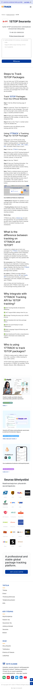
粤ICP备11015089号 (16, 688)
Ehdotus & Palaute (8, 652)
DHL (5, 146)
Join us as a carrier (16, 572)
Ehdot (4, 593)
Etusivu (3, 14)
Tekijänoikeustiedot (9, 600)
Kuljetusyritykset (10, 14)
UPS (22, 144)
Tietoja (5, 590)
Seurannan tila (7, 623)
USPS (18, 144)
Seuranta (5, 629)
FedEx (26, 144)
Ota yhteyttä (7, 646)
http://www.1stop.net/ (17, 36)
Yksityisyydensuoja (9, 597)
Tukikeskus (6, 649)
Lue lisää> (27, 2)
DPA (4, 603)
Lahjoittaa (6, 655)
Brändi (5, 632)
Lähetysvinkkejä (8, 626)
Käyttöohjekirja (7, 616)
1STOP (13, 96)
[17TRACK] (6, 7)
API (20, 275)
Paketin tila (6, 619)
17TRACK (14, 133)
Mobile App (19, 218)
